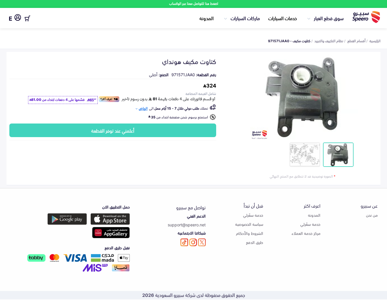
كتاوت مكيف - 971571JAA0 (289, 40)
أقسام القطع (356, 40)
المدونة (206, 18)
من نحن (372, 215)
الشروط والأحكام (249, 233)
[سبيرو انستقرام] (193, 242)
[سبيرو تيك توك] (184, 242)
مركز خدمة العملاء (306, 233)
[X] (202, 242)
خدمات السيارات (282, 18)
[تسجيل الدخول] (17, 18)
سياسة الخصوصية (249, 224)
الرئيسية (374, 40)
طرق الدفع (254, 242)
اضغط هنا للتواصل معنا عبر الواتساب (193, 3)
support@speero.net (187, 224)
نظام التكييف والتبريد (328, 40)
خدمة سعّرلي (310, 224)
